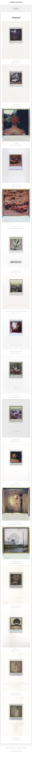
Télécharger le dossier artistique (16, 751)
